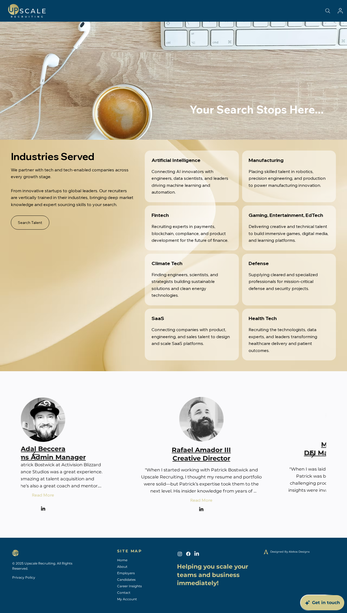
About (122, 567)
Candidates (126, 580)
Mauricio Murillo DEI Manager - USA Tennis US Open (247, 453)
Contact (123, 593)
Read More (100, 500)
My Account (127, 599)
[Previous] (35, 454)
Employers (126, 573)
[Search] (327, 11)
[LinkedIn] (99, 509)
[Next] (311, 454)
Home (122, 560)
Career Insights (129, 586)
